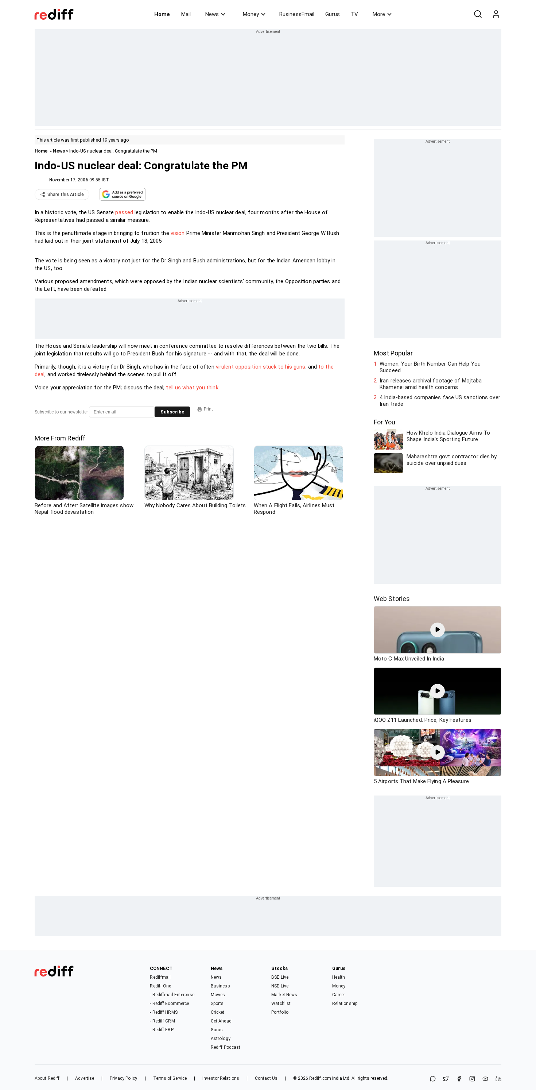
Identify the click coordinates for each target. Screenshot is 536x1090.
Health (338, 977)
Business (220, 986)
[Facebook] (459, 1079)
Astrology (220, 1038)
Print (208, 409)
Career (338, 994)
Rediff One (160, 986)
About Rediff (47, 1078)
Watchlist (281, 1003)
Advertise (84, 1078)
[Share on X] (446, 1079)
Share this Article (65, 194)
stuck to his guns (284, 366)
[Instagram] (472, 1079)
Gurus (332, 14)
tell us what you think (192, 387)
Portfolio (279, 1012)
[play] (437, 630)
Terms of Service (170, 1078)
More (379, 14)
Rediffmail (160, 977)
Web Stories (392, 598)
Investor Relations (220, 1078)
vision (178, 233)
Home (162, 14)
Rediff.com (320, 1078)
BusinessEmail (296, 14)
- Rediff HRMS (163, 1012)
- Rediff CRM (162, 1021)
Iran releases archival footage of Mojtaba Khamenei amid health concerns (431, 383)
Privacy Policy (123, 1078)
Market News (284, 994)
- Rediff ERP (161, 1029)
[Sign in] (495, 14)
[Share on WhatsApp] (433, 1079)
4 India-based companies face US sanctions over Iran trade (440, 400)
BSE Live (279, 977)
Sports (217, 1003)
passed (124, 212)
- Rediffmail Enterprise (172, 994)
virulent (225, 366)
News (212, 14)
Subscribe (172, 412)
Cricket (218, 1012)
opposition (248, 366)
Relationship (344, 1003)
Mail (186, 14)
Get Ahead (221, 1021)
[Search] (477, 14)
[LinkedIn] (498, 1079)
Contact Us (266, 1078)
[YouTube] (485, 1079)
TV (354, 14)
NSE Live (279, 986)
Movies (218, 994)
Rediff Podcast (225, 1047)
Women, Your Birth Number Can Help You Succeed (430, 367)
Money (251, 14)
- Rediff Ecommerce (169, 1003)
